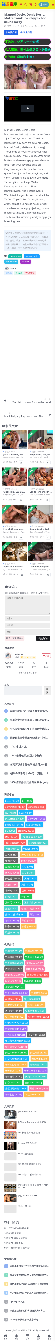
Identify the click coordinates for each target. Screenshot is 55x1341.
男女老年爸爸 (16, 1022)
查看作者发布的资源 (28, 673)
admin (13, 268)
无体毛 (13, 902)
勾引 (27, 866)
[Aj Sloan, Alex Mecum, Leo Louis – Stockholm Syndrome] (14, 551)
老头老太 (39, 1058)
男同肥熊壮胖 (38, 1016)
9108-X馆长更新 (12, 1233)
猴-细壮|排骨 (15, 914)
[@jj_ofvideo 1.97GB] (10, 1198)
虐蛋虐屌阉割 (16, 1088)
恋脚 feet (13, 998)
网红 (34, 914)
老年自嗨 (13, 1076)
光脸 (12, 866)
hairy (25, 812)
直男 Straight (15, 1034)
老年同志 (38, 1064)
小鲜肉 (11, 890)
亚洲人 (29, 860)
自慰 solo (33, 1082)
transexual (38, 842)
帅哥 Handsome (16, 992)
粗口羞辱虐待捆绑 (17, 1040)
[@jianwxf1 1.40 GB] (10, 1114)
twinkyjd (25, 261)
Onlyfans (36, 818)
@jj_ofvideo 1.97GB (27, 1195)
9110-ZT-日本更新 (13, 1242)
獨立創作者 (14, 1016)
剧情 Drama (14, 974)
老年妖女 (13, 1070)
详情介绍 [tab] (12, 32)
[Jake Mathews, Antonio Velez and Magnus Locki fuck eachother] (14, 439)
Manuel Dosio (32, 256)
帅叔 (11, 896)
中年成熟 (13, 951)
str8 (11, 836)
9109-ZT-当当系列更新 (16, 1237)
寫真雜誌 (32, 980)
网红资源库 (26, 1330)
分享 (10, 273)
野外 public (39, 1088)
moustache (14, 818)
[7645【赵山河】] (10, 1209)
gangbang (36, 806)
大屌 (30, 878)
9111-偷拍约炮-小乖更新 (17, 1247)
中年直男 (33, 951)
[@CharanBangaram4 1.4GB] (10, 1125)
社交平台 (36, 1034)
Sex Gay (34, 824)
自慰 (29, 926)
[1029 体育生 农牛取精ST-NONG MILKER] (10, 1188)
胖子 (12, 926)
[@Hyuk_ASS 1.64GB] (10, 1146)
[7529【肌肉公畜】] (10, 1156)
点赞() (31, 273)
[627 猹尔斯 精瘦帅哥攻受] (10, 1167)
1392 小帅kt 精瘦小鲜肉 (29, 1174)
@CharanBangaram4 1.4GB (32, 1122)
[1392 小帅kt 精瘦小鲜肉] (10, 1177)
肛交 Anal (13, 1082)
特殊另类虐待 (35, 1010)
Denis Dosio (15, 256)
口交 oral (13, 980)
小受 (27, 884)
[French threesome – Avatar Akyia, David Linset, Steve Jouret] (14, 514)
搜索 (6, 684)
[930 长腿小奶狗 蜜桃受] (10, 1135)
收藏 (20, 273)
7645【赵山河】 (25, 1205)
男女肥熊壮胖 (16, 1028)
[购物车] (31, 4)
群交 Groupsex (27, 26)
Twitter (12, 848)
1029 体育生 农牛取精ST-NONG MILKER (33, 1186)
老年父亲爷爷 (35, 1070)
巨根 (28, 890)
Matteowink (11, 261)
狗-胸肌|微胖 (30, 908)
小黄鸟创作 (14, 986)
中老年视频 (14, 962)
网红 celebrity (16, 1052)
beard (12, 800)
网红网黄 (38, 1052)
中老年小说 (34, 956)
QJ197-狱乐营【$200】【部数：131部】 (32, 773)
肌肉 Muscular (35, 1076)
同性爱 (13, 878)
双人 (12, 872)
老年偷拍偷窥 (16, 1064)
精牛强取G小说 (16, 1046)
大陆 (11, 884)
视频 (12, 932)
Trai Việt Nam (15, 842)
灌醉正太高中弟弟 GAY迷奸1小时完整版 (32, 737)
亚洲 (11, 860)
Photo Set (14, 824)
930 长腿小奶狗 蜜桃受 (29, 1132)
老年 (12, 920)
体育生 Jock (35, 968)
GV (10, 812)
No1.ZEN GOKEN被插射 (16, 1228)
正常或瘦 (33, 902)
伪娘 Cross (13, 968)
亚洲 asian (34, 962)
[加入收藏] (21, 463)
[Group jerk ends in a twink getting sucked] (40, 476)
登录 (45, 4)
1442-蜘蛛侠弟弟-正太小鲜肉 (26, 755)
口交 (28, 872)
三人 (11, 854)
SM (10, 830)
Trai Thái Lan (32, 836)
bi (27, 800)
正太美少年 (14, 1004)
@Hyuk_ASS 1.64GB (27, 1143)
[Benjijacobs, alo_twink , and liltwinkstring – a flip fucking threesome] (40, 439)
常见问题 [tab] (27, 32)
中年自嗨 (13, 956)
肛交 (28, 920)
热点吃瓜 (36, 1004)
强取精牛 (39, 992)
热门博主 (13, 1010)
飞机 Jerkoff (34, 1094)
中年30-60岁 (32, 854)
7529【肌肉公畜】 (26, 1153)
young (30, 848)
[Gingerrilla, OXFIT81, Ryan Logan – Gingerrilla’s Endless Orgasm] (14, 476)
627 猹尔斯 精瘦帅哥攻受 (30, 1164)
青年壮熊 (13, 1094)
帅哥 (26, 896)
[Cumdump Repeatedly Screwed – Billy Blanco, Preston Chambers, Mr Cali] (40, 551)
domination (15, 806)
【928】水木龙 (18, 746)
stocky (26, 830)
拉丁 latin (32, 998)
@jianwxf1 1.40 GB (27, 1111)
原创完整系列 (37, 974)
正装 (11, 908)
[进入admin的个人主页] (8, 655)
